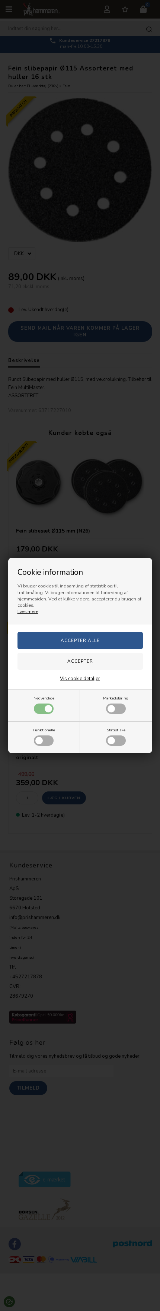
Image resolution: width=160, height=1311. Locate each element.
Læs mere (27, 612)
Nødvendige (43, 698)
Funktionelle (44, 730)
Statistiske (116, 730)
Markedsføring (115, 698)
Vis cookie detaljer (80, 678)
